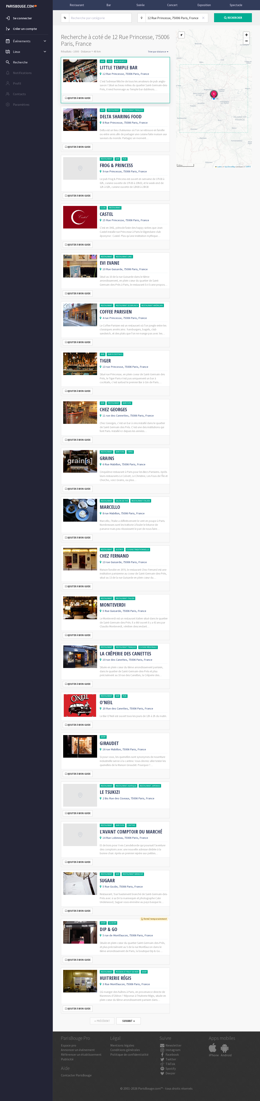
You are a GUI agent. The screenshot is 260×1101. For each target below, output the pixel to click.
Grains (107, 458)
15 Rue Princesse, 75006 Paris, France (126, 220)
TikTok (170, 1064)
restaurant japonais (150, 785)
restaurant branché (133, 874)
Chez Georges (113, 409)
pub (110, 61)
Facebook (172, 1054)
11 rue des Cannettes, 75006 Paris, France (128, 415)
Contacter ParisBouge (76, 1075)
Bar (108, 5)
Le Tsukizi (110, 792)
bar (102, 61)
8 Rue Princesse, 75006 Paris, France (125, 122)
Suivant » (128, 1021)
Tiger (105, 360)
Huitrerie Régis (115, 978)
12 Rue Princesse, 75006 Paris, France (126, 74)
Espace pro (68, 1045)
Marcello (110, 507)
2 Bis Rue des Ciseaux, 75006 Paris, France (128, 798)
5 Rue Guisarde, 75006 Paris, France (124, 611)
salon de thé (122, 500)
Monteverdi (113, 604)
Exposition (204, 5)
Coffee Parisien (116, 311)
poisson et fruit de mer (127, 971)
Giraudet (109, 743)
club (103, 207)
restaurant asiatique (126, 785)
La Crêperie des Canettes (125, 653)
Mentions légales (122, 1045)
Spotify (170, 1068)
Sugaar (107, 880)
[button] (181, 35)
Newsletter (173, 1045)
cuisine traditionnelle (138, 549)
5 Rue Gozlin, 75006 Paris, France (123, 886)
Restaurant (77, 5)
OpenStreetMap (229, 166)
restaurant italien (140, 500)
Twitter (170, 1059)
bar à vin (127, 403)
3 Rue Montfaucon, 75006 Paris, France (126, 984)
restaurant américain (152, 305)
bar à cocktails (115, 354)
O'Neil (106, 702)
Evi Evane (109, 262)
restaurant (113, 110)
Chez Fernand (114, 555)
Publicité (67, 1059)
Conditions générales (125, 1050)
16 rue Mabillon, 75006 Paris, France (124, 749)
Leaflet (219, 166)
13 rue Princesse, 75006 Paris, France (125, 367)
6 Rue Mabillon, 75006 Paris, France (124, 464)
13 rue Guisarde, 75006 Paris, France (125, 562)
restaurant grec (124, 256)
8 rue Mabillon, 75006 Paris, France (124, 513)
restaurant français (133, 110)
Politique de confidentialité (129, 1054)
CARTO (248, 166)
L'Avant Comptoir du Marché (131, 831)
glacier (112, 922)
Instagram (172, 1050)
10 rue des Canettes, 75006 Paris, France (127, 659)
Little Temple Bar (118, 67)
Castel (106, 214)
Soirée (140, 5)
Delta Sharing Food (121, 116)
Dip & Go (108, 929)
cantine (131, 825)
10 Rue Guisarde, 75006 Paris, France (125, 269)
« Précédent (102, 1021)
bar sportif (120, 61)
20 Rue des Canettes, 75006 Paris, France (128, 708)
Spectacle (236, 5)
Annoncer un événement (78, 1050)
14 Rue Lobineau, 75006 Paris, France (125, 838)
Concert (172, 5)
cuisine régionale (148, 647)
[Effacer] (203, 17)
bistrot (119, 549)
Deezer (170, 1073)
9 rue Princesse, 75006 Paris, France (125, 171)
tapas (130, 451)
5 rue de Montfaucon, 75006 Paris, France (128, 935)
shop (103, 736)
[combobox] (100, 18)
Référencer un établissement (81, 1054)
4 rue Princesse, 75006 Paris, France (125, 318)
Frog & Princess (116, 165)
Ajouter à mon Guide (78, 98)
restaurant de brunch (127, 305)
